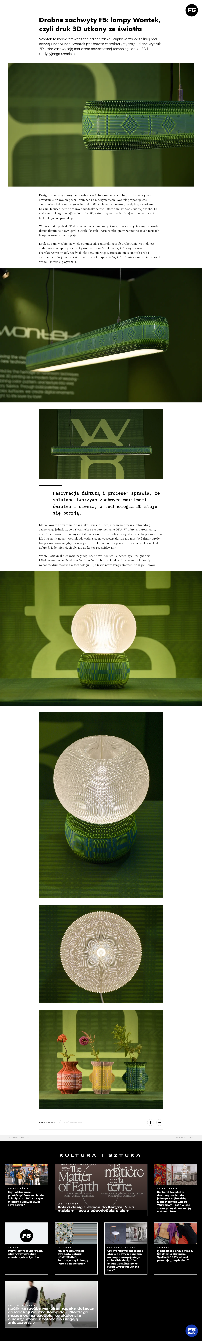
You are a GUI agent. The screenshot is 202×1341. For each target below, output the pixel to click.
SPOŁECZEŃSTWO (19, 1188)
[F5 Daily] (192, 1331)
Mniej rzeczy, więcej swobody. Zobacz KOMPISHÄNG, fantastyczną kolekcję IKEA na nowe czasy (73, 1257)
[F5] (192, 10)
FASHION (163, 1247)
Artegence (188, 1138)
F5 (28, 1138)
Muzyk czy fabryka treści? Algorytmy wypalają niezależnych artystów (25, 1254)
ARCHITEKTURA (68, 1204)
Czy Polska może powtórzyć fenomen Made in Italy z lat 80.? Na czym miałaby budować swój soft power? (26, 1198)
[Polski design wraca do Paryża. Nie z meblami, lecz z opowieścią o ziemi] (101, 1187)
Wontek (121, 200)
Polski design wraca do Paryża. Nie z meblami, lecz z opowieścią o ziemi (96, 1209)
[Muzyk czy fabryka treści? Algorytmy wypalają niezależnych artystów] (26, 1233)
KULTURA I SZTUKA (47, 1122)
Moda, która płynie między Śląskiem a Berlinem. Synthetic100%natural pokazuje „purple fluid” (175, 1255)
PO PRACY (15, 1247)
